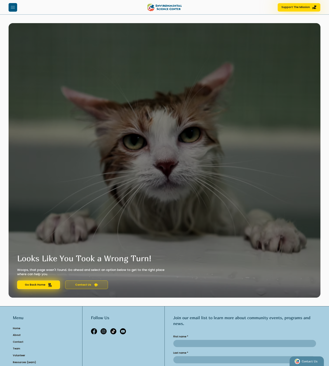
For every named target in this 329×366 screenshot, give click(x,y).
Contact (18, 342)
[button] (299, 7)
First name (180, 336)
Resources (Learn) (24, 362)
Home (16, 328)
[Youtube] (123, 331)
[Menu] (13, 7)
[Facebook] (94, 331)
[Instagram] (104, 331)
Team (16, 348)
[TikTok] (113, 331)
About (17, 335)
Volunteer (19, 355)
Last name (180, 353)
